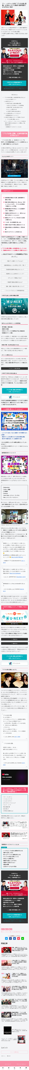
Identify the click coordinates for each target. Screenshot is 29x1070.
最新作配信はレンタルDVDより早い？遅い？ (15, 265)
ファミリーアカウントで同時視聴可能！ (15, 290)
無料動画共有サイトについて (12, 115)
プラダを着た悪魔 (14, 931)
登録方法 (15, 639)
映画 (11, 929)
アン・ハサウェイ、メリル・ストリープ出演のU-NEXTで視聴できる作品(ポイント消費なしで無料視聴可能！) (15, 122)
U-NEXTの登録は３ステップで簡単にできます (15, 117)
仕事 (3, 929)
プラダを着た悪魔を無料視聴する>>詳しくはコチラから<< (14, 390)
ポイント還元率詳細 (15, 368)
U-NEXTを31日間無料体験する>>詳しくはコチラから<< (14, 83)
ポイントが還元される (12, 109)
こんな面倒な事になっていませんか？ (13, 113)
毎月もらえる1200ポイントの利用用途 (15, 105)
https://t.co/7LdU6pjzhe (15, 573)
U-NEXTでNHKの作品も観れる (14, 111)
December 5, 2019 (21, 577)
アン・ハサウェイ (5, 931)
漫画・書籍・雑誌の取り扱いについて (15, 286)
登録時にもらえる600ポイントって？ (15, 273)
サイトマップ (8, 1064)
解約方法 (15, 643)
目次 (13, 94)
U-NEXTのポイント (9, 101)
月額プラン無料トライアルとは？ (15, 261)
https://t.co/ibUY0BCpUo (17, 557)
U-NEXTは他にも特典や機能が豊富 (13, 103)
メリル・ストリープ (23, 931)
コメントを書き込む (14, 1052)
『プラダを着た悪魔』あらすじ (12, 119)
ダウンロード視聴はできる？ (15, 278)
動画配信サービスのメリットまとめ (13, 126)
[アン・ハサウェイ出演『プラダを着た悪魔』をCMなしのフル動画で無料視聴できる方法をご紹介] (14, 938)
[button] (26, 495)
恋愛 (7, 929)
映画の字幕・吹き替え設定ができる (14, 107)
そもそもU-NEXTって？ (11, 99)
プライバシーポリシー (21, 1064)
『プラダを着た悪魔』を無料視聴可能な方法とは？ (15, 97)
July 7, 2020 (17, 736)
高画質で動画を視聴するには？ (15, 282)
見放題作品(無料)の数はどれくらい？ (15, 269)
